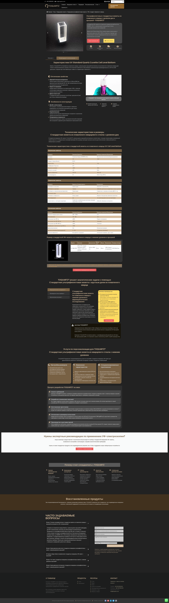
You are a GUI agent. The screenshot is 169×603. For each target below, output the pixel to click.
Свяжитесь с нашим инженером (84, 449)
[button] (116, 6)
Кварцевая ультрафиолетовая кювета (77, 12)
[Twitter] (107, 1)
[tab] (51, 58)
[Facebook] (105, 1)
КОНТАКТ (113, 578)
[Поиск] (123, 1)
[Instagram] (109, 1)
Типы (54, 12)
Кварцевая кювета (61, 12)
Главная (50, 12)
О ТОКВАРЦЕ (50, 578)
